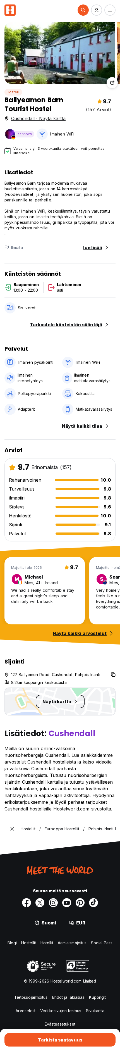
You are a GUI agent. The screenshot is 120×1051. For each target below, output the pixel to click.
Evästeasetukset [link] (60, 1024)
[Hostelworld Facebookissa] (26, 902)
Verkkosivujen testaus (60, 1010)
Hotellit (46, 942)
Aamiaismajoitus (72, 942)
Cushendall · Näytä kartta (38, 118)
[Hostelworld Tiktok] (93, 902)
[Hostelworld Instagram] (53, 902)
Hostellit (28, 942)
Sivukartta (95, 1010)
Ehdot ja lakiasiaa (68, 997)
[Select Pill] (83, 10)
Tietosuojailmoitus (31, 997)
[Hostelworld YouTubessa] (66, 902)
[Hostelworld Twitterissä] (39, 902)
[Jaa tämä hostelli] (112, 82)
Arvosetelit (25, 1010)
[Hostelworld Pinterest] (80, 902)
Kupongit (97, 997)
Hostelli (13, 92)
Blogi (12, 942)
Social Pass (101, 942)
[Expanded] (12, 829)
